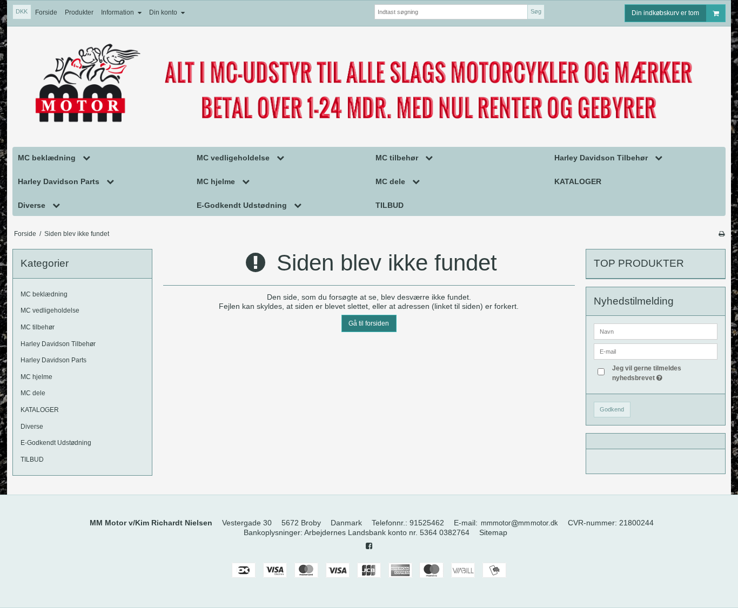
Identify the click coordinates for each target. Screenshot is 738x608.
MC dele (33, 393)
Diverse (32, 426)
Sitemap (493, 532)
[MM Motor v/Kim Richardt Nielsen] (369, 84)
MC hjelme (36, 377)
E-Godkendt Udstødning (56, 443)
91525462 (427, 522)
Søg (536, 11)
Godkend (612, 409)
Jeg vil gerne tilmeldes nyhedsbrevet (663, 372)
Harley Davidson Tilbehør (58, 344)
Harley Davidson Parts (53, 360)
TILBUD (32, 459)
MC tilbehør (38, 327)
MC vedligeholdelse (50, 310)
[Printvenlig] (721, 234)
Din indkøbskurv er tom (665, 13)
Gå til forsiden (368, 323)
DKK (22, 11)
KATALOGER (40, 410)
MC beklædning (44, 294)
